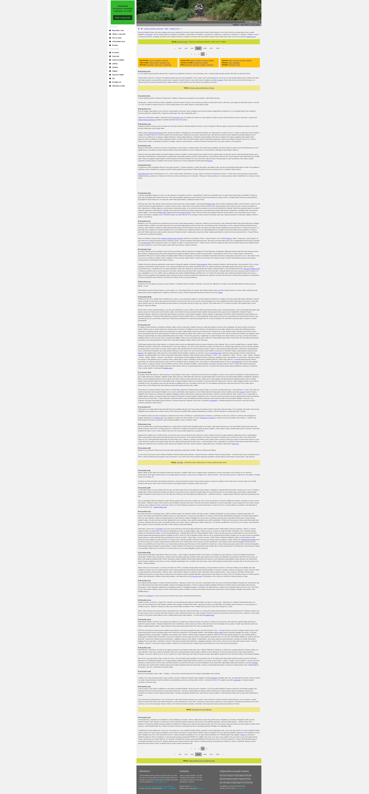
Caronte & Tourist (184, 212)
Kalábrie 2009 (174, 29)
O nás (141, 786)
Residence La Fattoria (207, 418)
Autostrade (213, 400)
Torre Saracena (202, 264)
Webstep (200, 788)
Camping (220, 80)
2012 (180, 48)
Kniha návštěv (168, 786)
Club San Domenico (155, 133)
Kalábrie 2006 (210, 204)
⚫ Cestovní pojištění (116, 60)
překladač (236, 63)
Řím (239, 775)
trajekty (205, 63)
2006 (217, 48)
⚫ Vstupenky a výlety (117, 86)
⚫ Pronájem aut (115, 82)
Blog (237, 782)
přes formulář (154, 63)
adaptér (249, 60)
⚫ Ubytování (114, 56)
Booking (210, 161)
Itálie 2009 (235, 444)
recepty (164, 782)
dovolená (188, 65)
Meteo (220, 292)
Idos (242, 735)
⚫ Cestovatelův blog (117, 41)
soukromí (165, 60)
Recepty (231, 782)
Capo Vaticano (246, 779)
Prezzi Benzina (236, 362)
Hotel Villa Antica (143, 174)
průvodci (236, 60)
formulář (149, 34)
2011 (186, 48)
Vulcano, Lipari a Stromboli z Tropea (201, 88)
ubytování (196, 65)
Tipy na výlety (224, 779)
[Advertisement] (199, 185)
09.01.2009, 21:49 (177, 117)
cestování (156, 782)
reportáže (150, 65)
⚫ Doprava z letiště (116, 75)
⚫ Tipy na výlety (115, 38)
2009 (198, 48)
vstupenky (210, 65)
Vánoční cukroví (246, 775)
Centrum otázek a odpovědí (153, 29)
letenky (192, 60)
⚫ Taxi (112, 78)
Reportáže (233, 775)
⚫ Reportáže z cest (116, 30)
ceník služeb (146, 243)
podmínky (157, 60)
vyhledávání (167, 65)
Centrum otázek (225, 775)
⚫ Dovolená (114, 52)
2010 (192, 48)
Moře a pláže (218, 632)
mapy (231, 60)
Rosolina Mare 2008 (160, 507)
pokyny (151, 60)
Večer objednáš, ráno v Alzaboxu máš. (202, 761)
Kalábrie (238, 779)
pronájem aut (197, 63)
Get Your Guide (182, 42)
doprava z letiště (207, 60)
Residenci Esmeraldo (249, 539)
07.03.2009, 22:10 (196, 576)
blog (160, 65)
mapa (230, 63)
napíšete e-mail (164, 63)
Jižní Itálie (180, 462)
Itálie (166, 29)
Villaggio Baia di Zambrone (147, 120)
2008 (205, 48)
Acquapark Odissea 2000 (251, 269)
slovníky (242, 60)
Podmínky (147, 786)
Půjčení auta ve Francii (246, 782)
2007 (211, 48)
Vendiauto (214, 678)
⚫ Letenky (113, 64)
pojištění (203, 65)
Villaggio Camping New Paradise (172, 238)
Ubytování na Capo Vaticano (202, 709)
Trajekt (168, 212)
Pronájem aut (158, 418)
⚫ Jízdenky (113, 67)
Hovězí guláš (224, 782)
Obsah (161, 786)
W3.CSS (193, 786)
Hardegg (232, 779)
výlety (156, 65)
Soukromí (154, 786)
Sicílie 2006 (162, 212)
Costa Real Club (215, 353)
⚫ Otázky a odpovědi (117, 34)
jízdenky (198, 60)
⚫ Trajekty (113, 71)
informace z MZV (234, 65)
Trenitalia (160, 529)
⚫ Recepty (113, 45)
